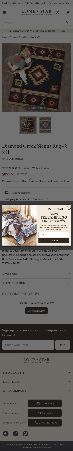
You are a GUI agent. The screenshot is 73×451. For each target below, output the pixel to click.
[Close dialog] (68, 207)
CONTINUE (54, 240)
